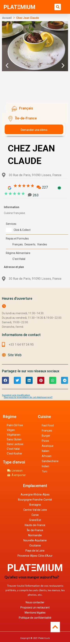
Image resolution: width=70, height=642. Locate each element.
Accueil (7, 17)
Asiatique (47, 445)
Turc (44, 471)
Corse (35, 514)
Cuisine (44, 416)
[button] (57, 7)
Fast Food (48, 425)
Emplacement (35, 485)
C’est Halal (13, 448)
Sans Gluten (14, 439)
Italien (45, 451)
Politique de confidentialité (35, 617)
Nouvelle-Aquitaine (35, 540)
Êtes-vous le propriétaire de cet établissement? (28, 397)
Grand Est (35, 520)
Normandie (35, 535)
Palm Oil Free (15, 425)
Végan (11, 430)
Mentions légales (35, 612)
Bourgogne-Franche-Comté (35, 499)
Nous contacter (35, 602)
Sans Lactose (15, 444)
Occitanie (35, 545)
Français (47, 430)
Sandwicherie (50, 461)
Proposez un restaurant (35, 607)
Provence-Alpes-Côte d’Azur (35, 555)
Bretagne (35, 504)
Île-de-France (35, 530)
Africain (47, 456)
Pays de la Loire (35, 550)
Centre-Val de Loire (35, 509)
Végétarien (13, 434)
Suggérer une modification (16, 395)
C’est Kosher (14, 453)
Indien (45, 466)
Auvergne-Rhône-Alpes (35, 494)
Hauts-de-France (35, 525)
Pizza (45, 440)
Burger (46, 435)
